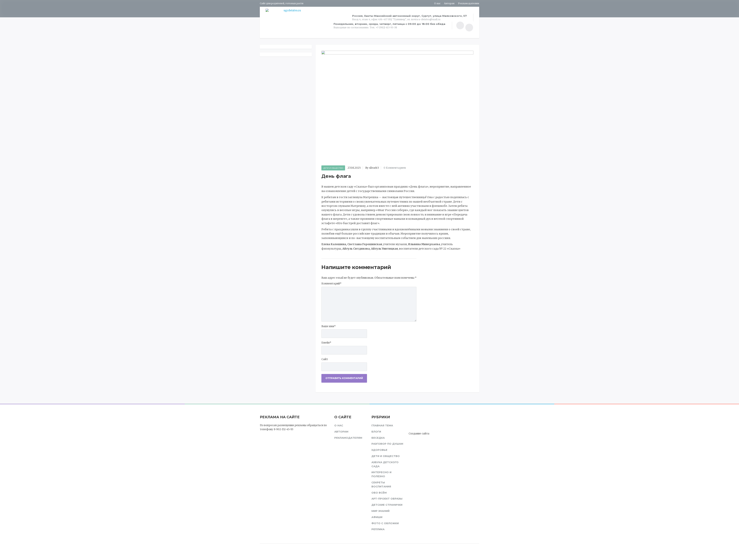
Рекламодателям (468, 3)
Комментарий (331, 283)
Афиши (376, 517)
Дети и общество (333, 168)
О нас (437, 3)
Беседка (378, 437)
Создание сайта (419, 433)
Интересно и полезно (381, 474)
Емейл (326, 342)
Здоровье (379, 449)
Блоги (376, 431)
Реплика (378, 529)
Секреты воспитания (381, 484)
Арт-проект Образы (386, 498)
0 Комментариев (395, 167)
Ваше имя (328, 326)
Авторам (449, 3)
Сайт (324, 359)
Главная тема (382, 425)
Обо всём (379, 492)
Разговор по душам (387, 443)
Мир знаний (380, 510)
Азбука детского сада (385, 464)
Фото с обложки (385, 523)
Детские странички (386, 504)
